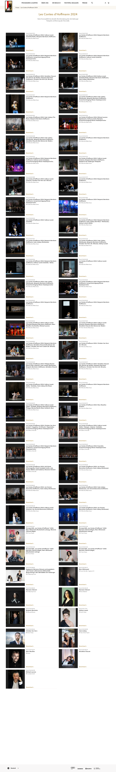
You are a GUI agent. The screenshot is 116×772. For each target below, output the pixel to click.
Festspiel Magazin (71, 3)
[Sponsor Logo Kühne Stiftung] (97, 768)
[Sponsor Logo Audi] (73, 768)
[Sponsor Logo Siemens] (80, 768)
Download (29, 50)
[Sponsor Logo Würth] (88, 768)
